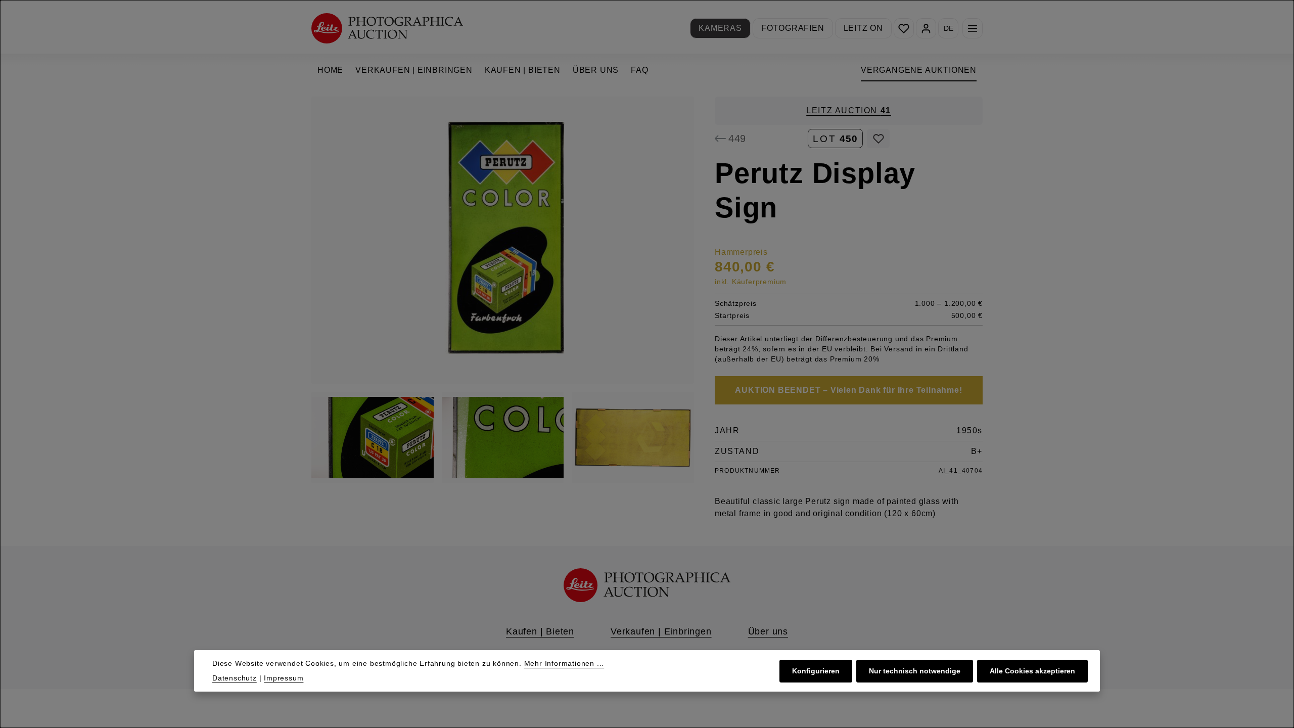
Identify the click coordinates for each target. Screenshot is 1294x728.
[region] (503, 290)
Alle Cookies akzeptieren (1032, 671)
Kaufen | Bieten (540, 631)
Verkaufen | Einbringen (661, 631)
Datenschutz (234, 678)
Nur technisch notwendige (914, 671)
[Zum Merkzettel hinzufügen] (878, 138)
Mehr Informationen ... (564, 663)
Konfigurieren (816, 671)
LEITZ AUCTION (848, 110)
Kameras (720, 28)
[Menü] (972, 28)
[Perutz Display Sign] (502, 240)
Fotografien (792, 28)
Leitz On (863, 28)
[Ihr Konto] (926, 28)
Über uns (768, 631)
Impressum (283, 678)
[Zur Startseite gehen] (387, 28)
